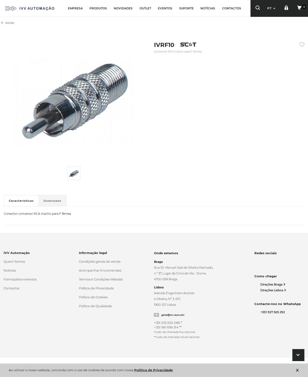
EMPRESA (75, 8)
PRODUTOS (98, 8)
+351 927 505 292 (272, 312)
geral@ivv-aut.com (173, 315)
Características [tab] (21, 200)
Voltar (9, 23)
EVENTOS (165, 8)
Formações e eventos (20, 279)
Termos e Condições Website (101, 279)
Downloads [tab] (52, 200)
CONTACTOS (231, 8)
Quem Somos (14, 261)
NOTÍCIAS (207, 8)
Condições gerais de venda (100, 261)
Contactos (11, 288)
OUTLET (145, 8)
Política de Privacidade (96, 288)
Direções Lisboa (272, 290)
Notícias (10, 270)
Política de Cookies (93, 297)
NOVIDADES (123, 8)
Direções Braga (271, 284)
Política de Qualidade (95, 306)
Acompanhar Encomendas (100, 270)
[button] (271, 8)
